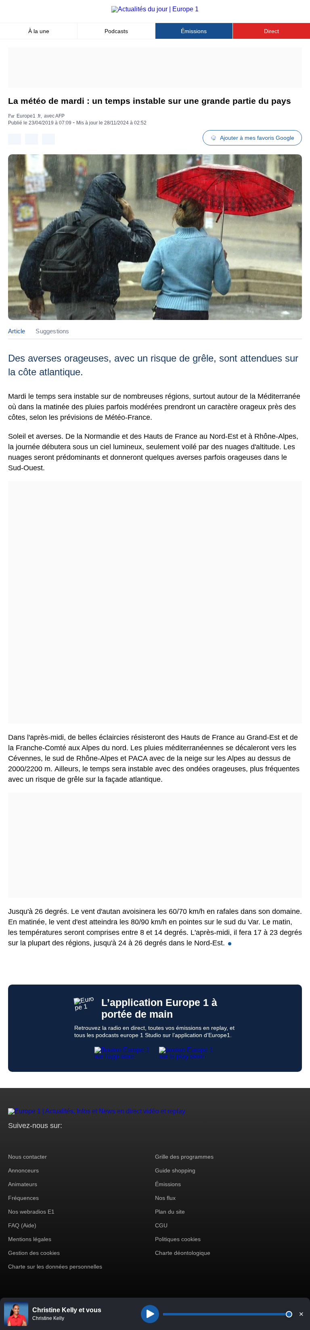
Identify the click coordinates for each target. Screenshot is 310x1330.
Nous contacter (27, 1156)
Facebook (41, 1141)
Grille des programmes (184, 1156)
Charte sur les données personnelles (55, 1266)
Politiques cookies (178, 1239)
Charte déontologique (182, 1253)
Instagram (27, 1141)
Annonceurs (23, 1170)
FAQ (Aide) (22, 1225)
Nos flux (165, 1198)
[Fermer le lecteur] (301, 1314)
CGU (161, 1225)
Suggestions (52, 331)
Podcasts (116, 31)
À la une (38, 31)
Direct (271, 31)
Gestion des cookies (34, 1253)
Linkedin (82, 1141)
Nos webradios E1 (31, 1211)
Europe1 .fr (29, 116)
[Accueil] (155, 9)
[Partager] (14, 139)
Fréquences (23, 1198)
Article (16, 331)
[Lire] (150, 1314)
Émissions (194, 31)
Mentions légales (29, 1239)
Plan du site (170, 1211)
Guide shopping (175, 1170)
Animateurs (22, 1184)
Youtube (54, 1141)
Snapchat (68, 1141)
